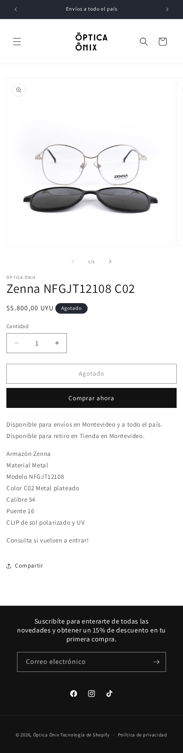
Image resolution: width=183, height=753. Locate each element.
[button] (17, 41)
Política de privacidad (142, 735)
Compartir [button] (29, 565)
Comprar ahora (91, 398)
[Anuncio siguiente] (167, 9)
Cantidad (17, 326)
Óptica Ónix (46, 735)
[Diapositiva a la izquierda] (72, 261)
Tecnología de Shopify (85, 735)
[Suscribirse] (156, 662)
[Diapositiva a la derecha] (110, 261)
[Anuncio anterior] (15, 9)
